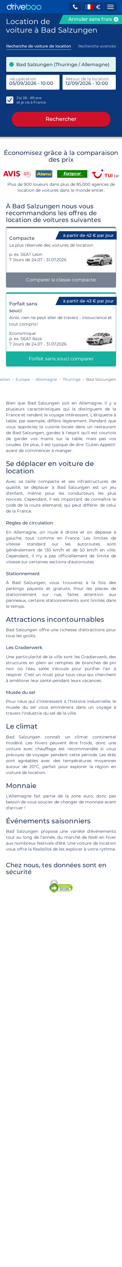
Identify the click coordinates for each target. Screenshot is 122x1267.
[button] (75, 6)
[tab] (38, 44)
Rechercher (61, 119)
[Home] (24, 6)
